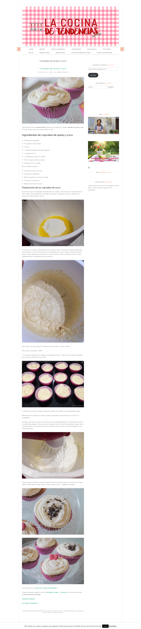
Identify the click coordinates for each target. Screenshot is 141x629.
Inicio (31, 49)
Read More (113, 626)
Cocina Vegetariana (58, 49)
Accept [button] (105, 626)
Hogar (31, 52)
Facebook (50, 592)
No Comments (63, 72)
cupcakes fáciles (57, 612)
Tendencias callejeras (28, 599)
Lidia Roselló (43, 72)
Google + (56, 592)
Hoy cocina (107, 49)
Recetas (42, 49)
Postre (41, 611)
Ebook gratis (60, 52)
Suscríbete (93, 75)
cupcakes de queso (69, 611)
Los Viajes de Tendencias (29, 603)
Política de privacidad (104, 52)
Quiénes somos (44, 52)
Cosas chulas (92, 49)
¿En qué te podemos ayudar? (81, 52)
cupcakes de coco (56, 611)
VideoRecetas (76, 49)
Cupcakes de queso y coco (53, 68)
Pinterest (63, 592)
